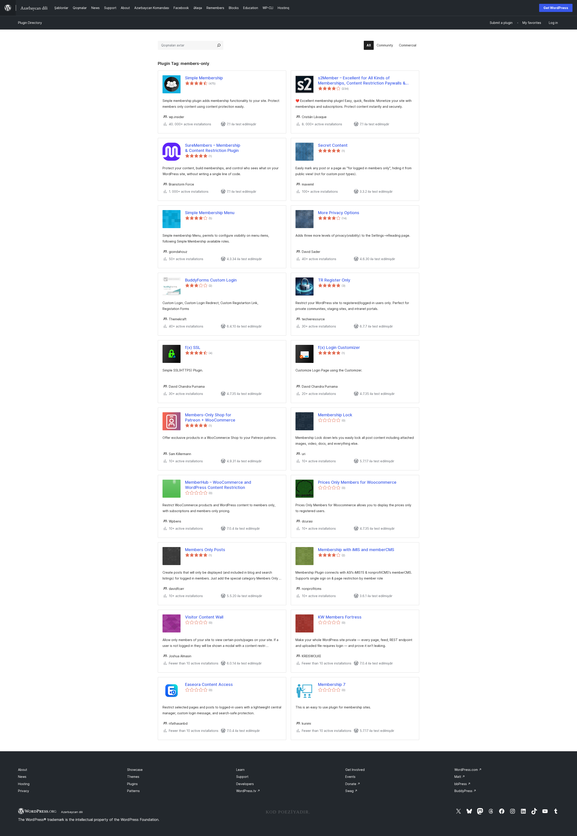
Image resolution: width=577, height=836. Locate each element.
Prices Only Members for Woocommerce (357, 482)
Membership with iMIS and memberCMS (356, 549)
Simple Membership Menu (209, 212)
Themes (133, 777)
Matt (459, 777)
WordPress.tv (248, 791)
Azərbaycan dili (72, 812)
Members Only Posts (205, 549)
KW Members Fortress (340, 617)
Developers (245, 784)
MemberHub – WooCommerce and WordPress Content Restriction (218, 485)
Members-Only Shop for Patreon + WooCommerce (210, 417)
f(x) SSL (192, 347)
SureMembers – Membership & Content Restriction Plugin (212, 148)
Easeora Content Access (209, 684)
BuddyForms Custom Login (211, 280)
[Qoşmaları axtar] (218, 45)
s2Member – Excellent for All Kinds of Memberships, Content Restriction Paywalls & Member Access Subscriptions (361, 81)
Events (350, 777)
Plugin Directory (30, 23)
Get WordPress (555, 8)
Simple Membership (204, 78)
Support (242, 777)
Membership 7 (332, 684)
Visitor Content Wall (204, 617)
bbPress (462, 784)
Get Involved (355, 770)
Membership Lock (335, 414)
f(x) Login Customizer (339, 347)
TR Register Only (334, 280)
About (22, 770)
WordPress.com (468, 770)
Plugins (132, 784)
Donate (352, 784)
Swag (351, 791)
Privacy (23, 791)
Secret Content (333, 145)
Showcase (135, 770)
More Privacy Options (338, 212)
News (22, 777)
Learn (240, 770)
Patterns (133, 791)
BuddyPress (465, 791)
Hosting (24, 784)
